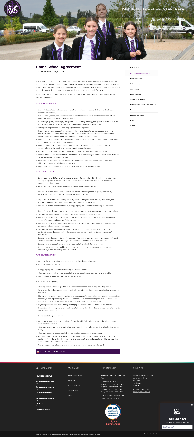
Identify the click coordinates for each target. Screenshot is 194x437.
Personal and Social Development (143, 105)
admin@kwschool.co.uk (141, 392)
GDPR (132, 125)
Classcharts (72, 380)
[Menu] (187, 9)
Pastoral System (136, 79)
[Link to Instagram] (150, 433)
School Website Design (87, 434)
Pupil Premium (136, 94)
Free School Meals (137, 115)
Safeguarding (135, 84)
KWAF (132, 120)
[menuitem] (126, 9)
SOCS (70, 395)
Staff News (97, 434)
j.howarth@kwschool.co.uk (110, 398)
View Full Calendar (43, 409)
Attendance (134, 89)
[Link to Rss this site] (156, 433)
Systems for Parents (138, 99)
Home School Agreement (140, 73)
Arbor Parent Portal (75, 375)
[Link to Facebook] (144, 433)
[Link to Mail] (153, 433)
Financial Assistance (138, 110)
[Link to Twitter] (147, 433)
